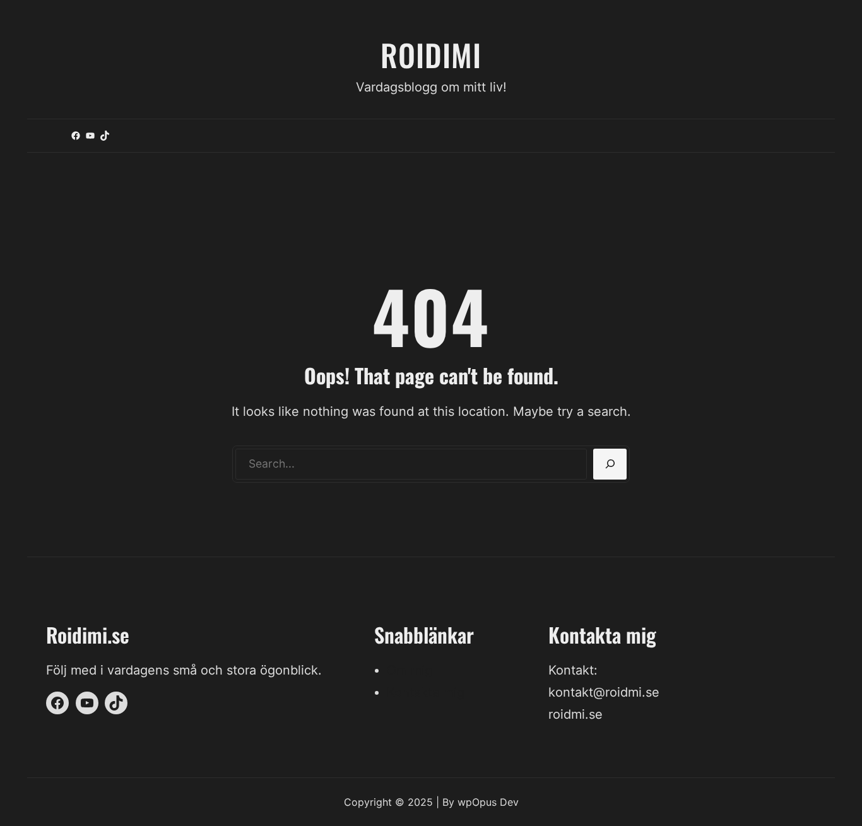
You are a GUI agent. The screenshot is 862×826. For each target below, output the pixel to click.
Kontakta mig (425, 692)
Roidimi (431, 54)
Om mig (409, 670)
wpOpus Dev (488, 802)
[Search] (610, 464)
